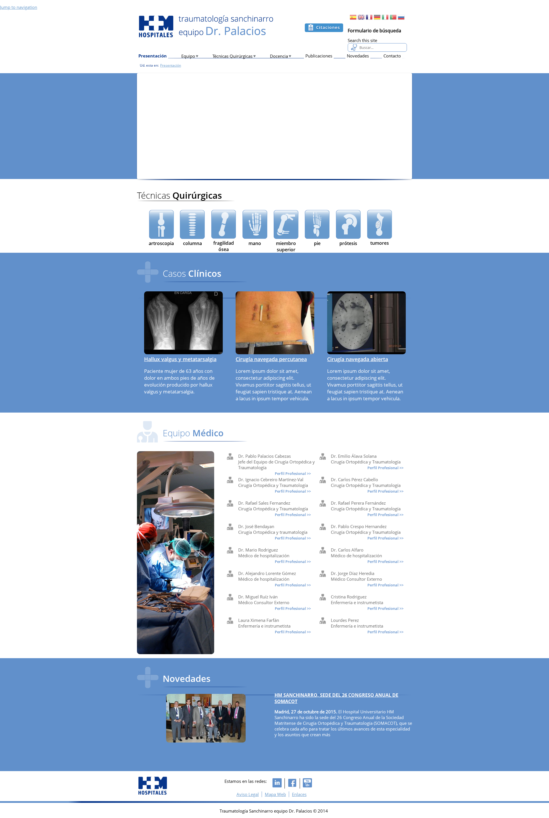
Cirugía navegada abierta (357, 359)
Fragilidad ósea (223, 246)
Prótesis (348, 243)
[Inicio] (205, 26)
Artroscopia (161, 243)
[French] (369, 19)
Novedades (358, 56)
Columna (192, 243)
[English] (361, 19)
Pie (317, 243)
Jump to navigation (18, 7)
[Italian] (385, 19)
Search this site (362, 40)
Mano (254, 243)
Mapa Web (275, 794)
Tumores (379, 243)
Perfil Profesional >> (293, 473)
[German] (377, 19)
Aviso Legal (247, 794)
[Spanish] (353, 19)
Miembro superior (286, 246)
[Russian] (401, 19)
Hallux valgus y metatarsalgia (180, 359)
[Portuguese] (393, 19)
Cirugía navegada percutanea (271, 359)
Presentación (152, 56)
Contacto (392, 56)
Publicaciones (318, 56)
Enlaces (299, 794)
